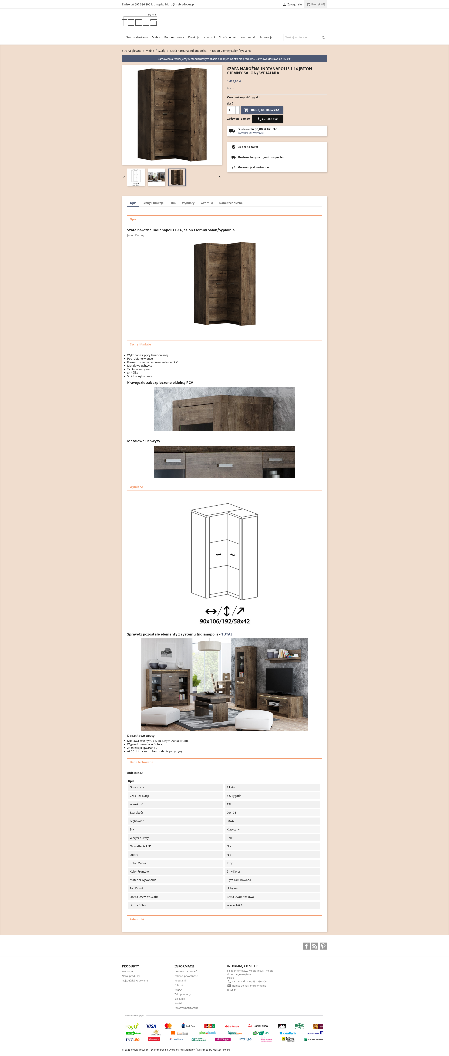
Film (173, 203)
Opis (133, 203)
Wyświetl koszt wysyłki (251, 132)
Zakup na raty (183, 994)
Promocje (266, 37)
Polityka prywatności (186, 976)
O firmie (179, 985)
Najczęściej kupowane (135, 980)
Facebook (306, 946)
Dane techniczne (231, 203)
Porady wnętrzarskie (186, 1008)
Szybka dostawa (137, 37)
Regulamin (181, 980)
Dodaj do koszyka (261, 110)
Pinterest (323, 946)
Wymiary (188, 203)
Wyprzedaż (248, 37)
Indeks (132, 773)
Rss (314, 946)
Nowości (209, 37)
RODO (178, 989)
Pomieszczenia (174, 37)
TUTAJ (226, 634)
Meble (156, 37)
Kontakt (179, 1003)
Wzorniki (207, 203)
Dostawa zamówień (186, 971)
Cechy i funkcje (152, 203)
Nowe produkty (131, 976)
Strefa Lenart (227, 37)
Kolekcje (193, 37)
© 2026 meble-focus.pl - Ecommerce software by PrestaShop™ (159, 1049)
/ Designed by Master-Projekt (213, 1049)
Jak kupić (180, 998)
